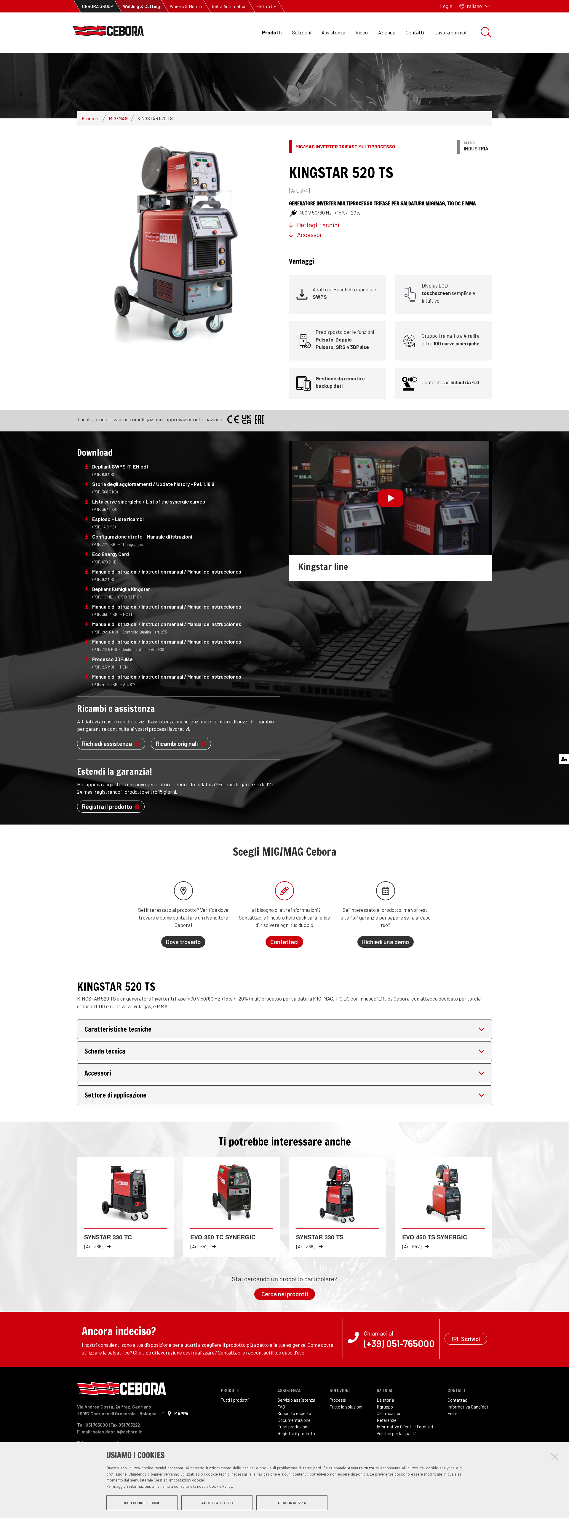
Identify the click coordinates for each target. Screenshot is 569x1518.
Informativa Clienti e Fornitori (405, 1426)
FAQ (281, 1406)
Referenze (387, 1420)
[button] (474, 6)
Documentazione (294, 1420)
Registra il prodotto (296, 1433)
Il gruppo (385, 1406)
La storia (385, 1400)
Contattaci (458, 1400)
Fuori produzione (293, 1426)
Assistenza (333, 32)
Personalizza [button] (292, 1502)
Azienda (386, 32)
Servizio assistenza (296, 1400)
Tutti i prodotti (235, 1400)
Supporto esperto (294, 1413)
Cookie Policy (220, 1486)
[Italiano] (108, 32)
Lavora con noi (450, 32)
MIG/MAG (118, 118)
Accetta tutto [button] (217, 1502)
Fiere (452, 1413)
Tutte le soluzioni (346, 1406)
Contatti (415, 32)
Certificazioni (390, 1413)
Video (362, 32)
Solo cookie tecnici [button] (142, 1502)
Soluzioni (301, 32)
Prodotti (272, 32)
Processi (338, 1400)
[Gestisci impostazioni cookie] (564, 759)
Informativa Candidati (468, 1406)
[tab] (284, 1029)
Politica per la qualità (397, 1433)
